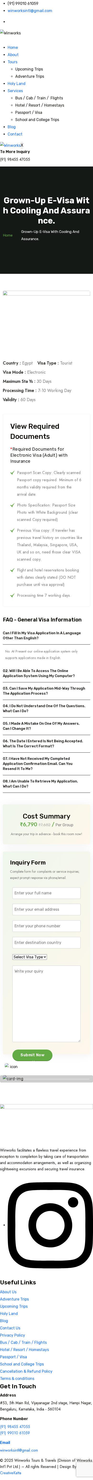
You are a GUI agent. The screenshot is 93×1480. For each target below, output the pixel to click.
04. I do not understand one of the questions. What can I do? (44, 708)
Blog (12, 127)
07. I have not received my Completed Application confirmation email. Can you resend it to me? (37, 763)
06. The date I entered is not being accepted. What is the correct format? (43, 743)
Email (5, 1442)
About (13, 54)
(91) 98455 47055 (15, 1426)
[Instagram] (50, 1225)
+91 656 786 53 (45, 1071)
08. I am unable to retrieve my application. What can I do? (40, 783)
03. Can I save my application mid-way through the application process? (44, 691)
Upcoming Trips (29, 69)
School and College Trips (37, 119)
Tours (12, 62)
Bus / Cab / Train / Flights (39, 98)
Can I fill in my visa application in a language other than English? (42, 635)
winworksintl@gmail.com (19, 1450)
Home (13, 47)
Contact (15, 134)
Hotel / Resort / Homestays (39, 105)
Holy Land (17, 83)
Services (15, 91)
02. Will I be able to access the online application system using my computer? (39, 673)
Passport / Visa (28, 112)
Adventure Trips (29, 76)
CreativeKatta (10, 1473)
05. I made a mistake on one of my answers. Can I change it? (41, 726)
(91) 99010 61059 (15, 1433)
